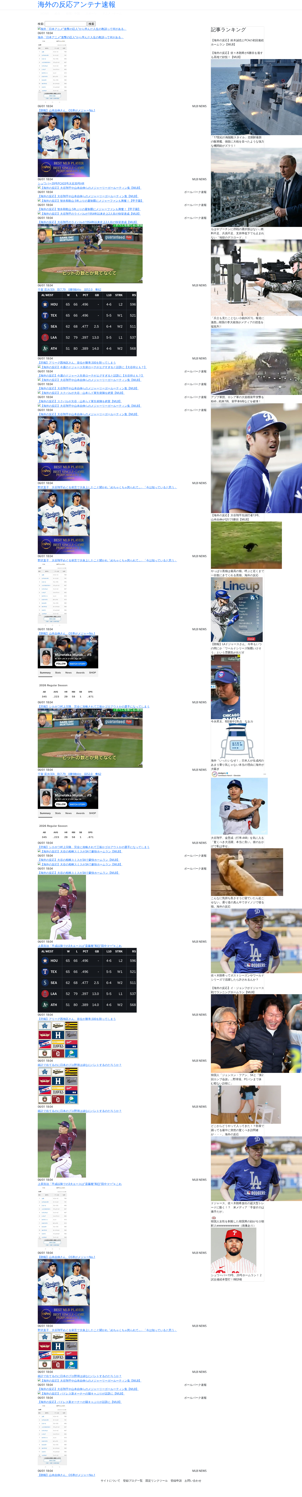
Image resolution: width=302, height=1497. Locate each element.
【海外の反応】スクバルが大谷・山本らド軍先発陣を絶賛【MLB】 (80, 401)
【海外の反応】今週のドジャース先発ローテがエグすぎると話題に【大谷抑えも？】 (91, 375)
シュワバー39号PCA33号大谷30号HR (61, 183)
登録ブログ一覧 (133, 1480)
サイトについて (110, 1480)
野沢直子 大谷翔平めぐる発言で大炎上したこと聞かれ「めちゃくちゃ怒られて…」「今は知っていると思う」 (107, 487)
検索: (41, 24)
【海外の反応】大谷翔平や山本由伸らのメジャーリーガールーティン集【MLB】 (88, 196)
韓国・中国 (73, 13)
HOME (45, 13)
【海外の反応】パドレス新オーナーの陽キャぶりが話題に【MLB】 (80, 1402)
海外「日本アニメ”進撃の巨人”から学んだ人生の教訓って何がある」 (81, 37)
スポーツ (91, 13)
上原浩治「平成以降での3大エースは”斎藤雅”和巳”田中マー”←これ (80, 946)
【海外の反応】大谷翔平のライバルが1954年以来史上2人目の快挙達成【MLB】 (88, 222)
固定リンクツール (156, 1480)
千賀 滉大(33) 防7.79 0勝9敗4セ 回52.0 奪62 (69, 289)
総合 (57, 13)
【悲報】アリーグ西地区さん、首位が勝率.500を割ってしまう (77, 363)
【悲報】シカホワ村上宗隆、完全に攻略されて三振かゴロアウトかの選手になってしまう (94, 706)
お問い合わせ (193, 1480)
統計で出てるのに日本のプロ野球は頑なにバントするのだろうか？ (80, 1065)
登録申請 (176, 1480)
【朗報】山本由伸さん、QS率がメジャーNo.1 (66, 110)
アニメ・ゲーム (112, 13)
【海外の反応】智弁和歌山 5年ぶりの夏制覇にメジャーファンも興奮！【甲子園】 (89, 209)
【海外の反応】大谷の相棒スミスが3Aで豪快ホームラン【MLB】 (79, 860)
